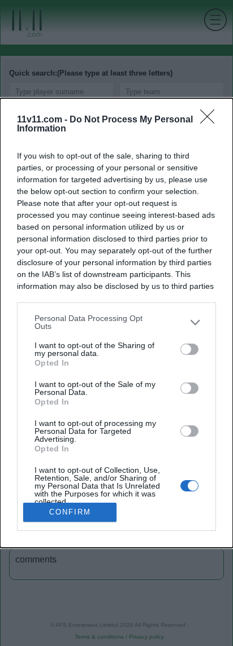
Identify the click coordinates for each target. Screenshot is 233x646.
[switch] (189, 349)
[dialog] (116, 323)
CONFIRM (70, 512)
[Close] (211, 120)
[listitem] (116, 322)
